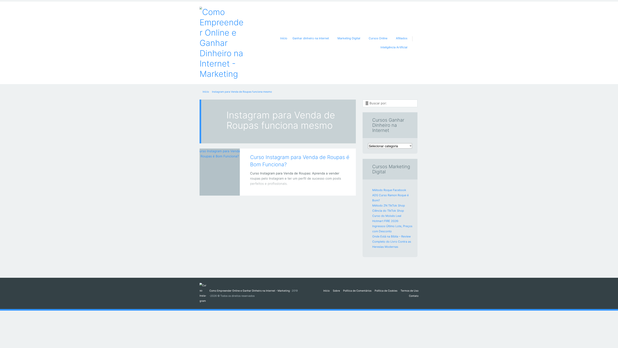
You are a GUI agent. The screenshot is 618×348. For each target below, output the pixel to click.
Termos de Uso (409, 290)
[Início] (204, 293)
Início (283, 38)
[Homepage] (222, 43)
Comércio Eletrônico (216, 190)
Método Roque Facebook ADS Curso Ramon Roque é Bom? (390, 195)
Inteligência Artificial (393, 47)
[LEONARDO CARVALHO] (223, 189)
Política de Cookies (386, 290)
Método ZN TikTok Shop (388, 205)
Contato (413, 295)
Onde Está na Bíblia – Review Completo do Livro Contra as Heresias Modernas (391, 241)
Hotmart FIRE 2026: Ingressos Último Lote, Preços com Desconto (392, 226)
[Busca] (414, 35)
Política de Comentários (357, 290)
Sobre (336, 290)
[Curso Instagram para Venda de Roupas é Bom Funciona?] (220, 168)
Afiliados (401, 38)
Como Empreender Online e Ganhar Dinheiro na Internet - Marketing (249, 290)
